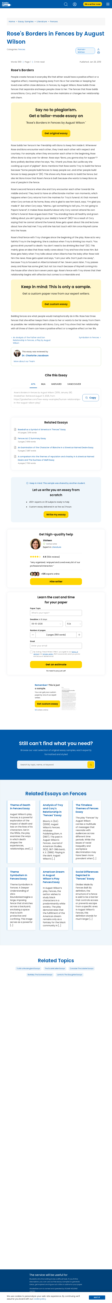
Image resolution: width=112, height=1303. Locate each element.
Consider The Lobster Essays (81, 968)
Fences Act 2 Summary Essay (32, 438)
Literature (42, 21)
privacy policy (48, 654)
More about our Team (24, 361)
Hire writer (56, 581)
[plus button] (79, 635)
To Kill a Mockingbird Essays (28, 968)
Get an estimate (56, 664)
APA (33, 384)
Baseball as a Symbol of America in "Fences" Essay (42, 429)
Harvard (56, 384)
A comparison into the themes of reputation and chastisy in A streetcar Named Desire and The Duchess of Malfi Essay (56, 458)
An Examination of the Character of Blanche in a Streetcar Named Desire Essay (55, 447)
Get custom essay (56, 304)
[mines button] (33, 635)
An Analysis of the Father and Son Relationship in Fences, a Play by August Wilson (32, 340)
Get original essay (56, 133)
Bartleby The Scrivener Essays (40, 974)
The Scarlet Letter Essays (55, 968)
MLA (43, 384)
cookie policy (39, 1299)
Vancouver (74, 384)
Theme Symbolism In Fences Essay (18, 875)
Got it (97, 1297)
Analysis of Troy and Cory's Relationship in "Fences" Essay (53, 810)
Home (12, 21)
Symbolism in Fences (89, 337)
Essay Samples (26, 21)
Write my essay (56, 514)
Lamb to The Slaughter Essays (69, 974)
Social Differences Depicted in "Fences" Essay (87, 875)
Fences (54, 21)
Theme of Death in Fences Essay (20, 806)
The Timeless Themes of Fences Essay (87, 808)
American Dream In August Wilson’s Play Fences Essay (53, 877)
